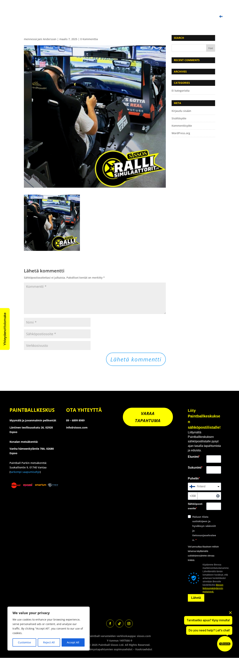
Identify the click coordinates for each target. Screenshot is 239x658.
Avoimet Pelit (186, 8)
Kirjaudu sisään (181, 111)
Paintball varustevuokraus (148, 8)
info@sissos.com (77, 427)
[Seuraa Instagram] (129, 623)
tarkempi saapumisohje (25, 472)
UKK (211, 17)
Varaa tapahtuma (148, 417)
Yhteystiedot (193, 17)
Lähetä (196, 597)
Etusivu (33, 8)
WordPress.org (181, 133)
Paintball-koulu (215, 8)
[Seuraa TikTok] (119, 623)
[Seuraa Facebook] (110, 623)
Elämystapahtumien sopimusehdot (109, 649)
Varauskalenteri (57, 8)
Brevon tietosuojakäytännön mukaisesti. (213, 588)
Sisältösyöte (179, 118)
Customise (24, 642)
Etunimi (193, 456)
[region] (48, 629)
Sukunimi (194, 467)
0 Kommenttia (89, 39)
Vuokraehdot (143, 649)
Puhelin (193, 478)
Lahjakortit (167, 17)
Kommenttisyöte (182, 125)
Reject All (49, 642)
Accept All (73, 642)
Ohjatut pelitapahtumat (96, 8)
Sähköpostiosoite (195, 506)
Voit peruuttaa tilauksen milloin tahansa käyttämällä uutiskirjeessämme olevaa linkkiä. (203, 553)
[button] (5, 329)
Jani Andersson (47, 39)
